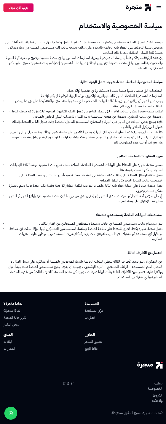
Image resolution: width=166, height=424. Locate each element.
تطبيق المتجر (93, 341)
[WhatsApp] (10, 413)
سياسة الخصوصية (155, 386)
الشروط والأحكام (157, 398)
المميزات (9, 348)
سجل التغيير (11, 324)
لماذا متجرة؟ (11, 310)
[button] (159, 8)
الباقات (8, 341)
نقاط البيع (91, 348)
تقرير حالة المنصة (14, 317)
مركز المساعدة (94, 310)
